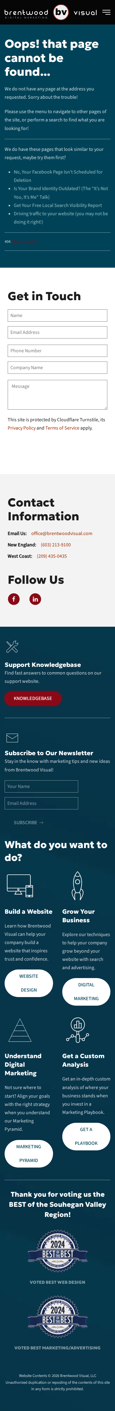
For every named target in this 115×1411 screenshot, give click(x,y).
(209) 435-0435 (52, 556)
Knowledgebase (33, 698)
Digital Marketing (86, 991)
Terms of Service (62, 428)
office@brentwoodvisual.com (61, 533)
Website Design (28, 983)
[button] (106, 12)
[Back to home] (51, 12)
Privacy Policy (22, 428)
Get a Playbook (86, 1136)
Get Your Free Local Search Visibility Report (58, 205)
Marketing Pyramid (28, 1153)
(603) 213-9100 (56, 544)
